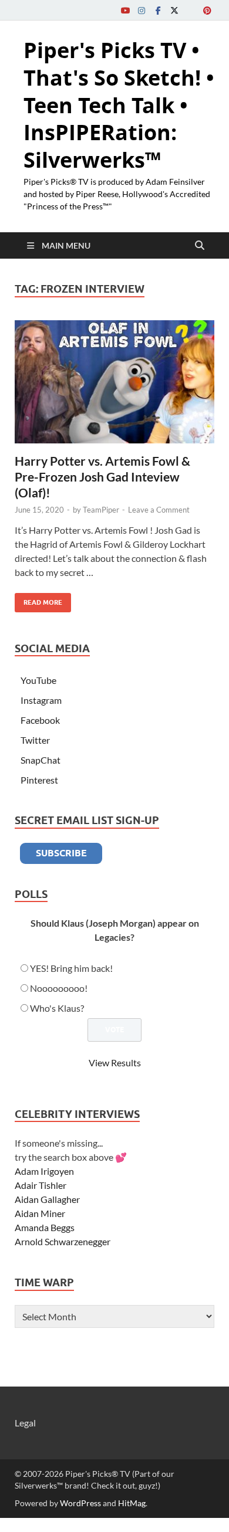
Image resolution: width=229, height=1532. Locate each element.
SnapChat (40, 759)
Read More (38, 599)
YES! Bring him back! (71, 968)
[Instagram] (141, 10)
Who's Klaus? (57, 1008)
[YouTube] (125, 10)
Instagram (41, 700)
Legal (25, 1422)
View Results (115, 1062)
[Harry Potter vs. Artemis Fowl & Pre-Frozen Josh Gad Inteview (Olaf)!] (114, 381)
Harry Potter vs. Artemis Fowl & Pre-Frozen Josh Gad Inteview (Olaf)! (102, 476)
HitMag (132, 1503)
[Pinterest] (207, 10)
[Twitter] (174, 10)
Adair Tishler (40, 1185)
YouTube (38, 680)
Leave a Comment (159, 509)
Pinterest (39, 779)
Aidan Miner (40, 1213)
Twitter (35, 739)
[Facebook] (158, 10)
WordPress (80, 1503)
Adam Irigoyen (44, 1171)
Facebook (40, 720)
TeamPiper (101, 509)
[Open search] (199, 245)
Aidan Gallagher (47, 1199)
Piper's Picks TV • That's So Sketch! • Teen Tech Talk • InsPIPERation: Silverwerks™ (118, 105)
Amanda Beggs (45, 1227)
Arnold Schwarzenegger (62, 1241)
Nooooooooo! (58, 988)
